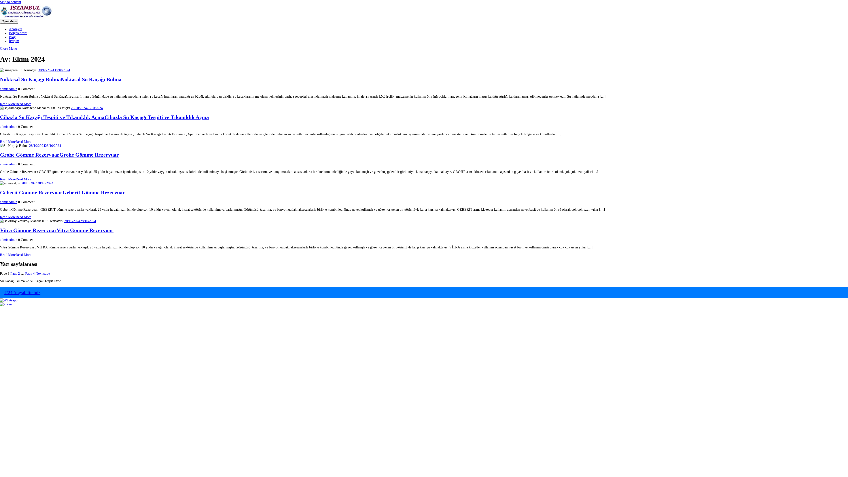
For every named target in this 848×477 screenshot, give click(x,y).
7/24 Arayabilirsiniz (22, 292)
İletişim (14, 41)
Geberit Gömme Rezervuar (62, 192)
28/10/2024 (87, 108)
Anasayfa (15, 29)
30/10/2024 (54, 70)
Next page (43, 273)
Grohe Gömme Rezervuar (59, 155)
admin (8, 89)
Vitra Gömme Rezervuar (57, 230)
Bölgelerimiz (18, 33)
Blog (12, 37)
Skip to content (10, 2)
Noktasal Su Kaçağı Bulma (60, 79)
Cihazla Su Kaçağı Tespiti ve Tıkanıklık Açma (104, 117)
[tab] (9, 21)
